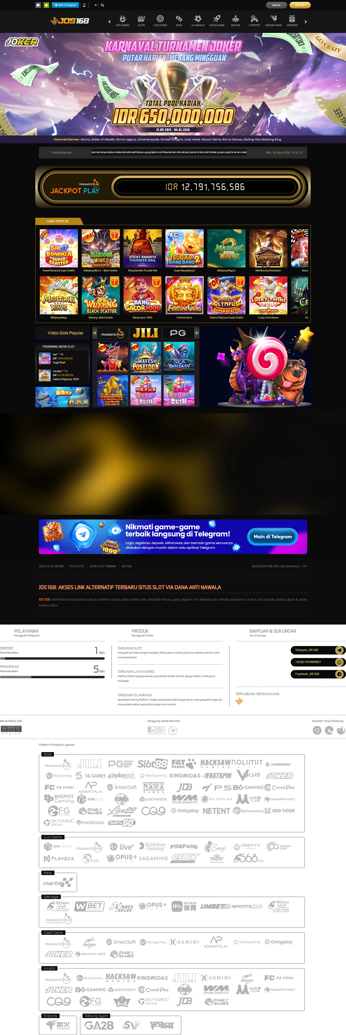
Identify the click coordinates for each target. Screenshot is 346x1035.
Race (179, 25)
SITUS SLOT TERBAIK (103, 566)
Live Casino (160, 25)
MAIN (61, 248)
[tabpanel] (173, 88)
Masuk (276, 5)
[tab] (113, 333)
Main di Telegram (67, 5)
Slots (141, 25)
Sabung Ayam (273, 25)
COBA (115, 352)
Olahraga (198, 25)
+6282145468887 (308, 662)
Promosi (292, 25)
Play (91, 190)
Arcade (235, 25)
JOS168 (127, 566)
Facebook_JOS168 (307, 674)
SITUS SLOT (76, 566)
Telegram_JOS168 (306, 650)
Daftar (300, 5)
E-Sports (254, 25)
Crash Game (216, 25)
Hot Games (122, 25)
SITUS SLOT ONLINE (51, 566)
